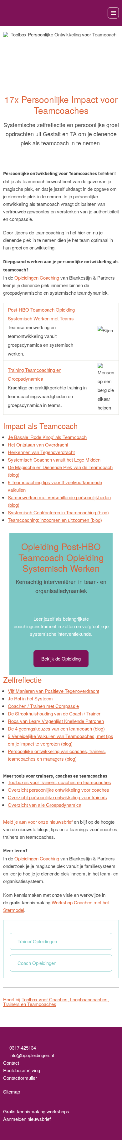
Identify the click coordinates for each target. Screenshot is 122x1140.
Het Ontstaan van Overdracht (38, 444)
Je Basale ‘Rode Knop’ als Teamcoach (47, 437)
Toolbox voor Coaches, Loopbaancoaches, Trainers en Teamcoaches (56, 1001)
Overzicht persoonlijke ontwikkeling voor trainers (57, 797)
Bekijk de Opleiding (61, 658)
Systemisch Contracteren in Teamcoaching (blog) (58, 512)
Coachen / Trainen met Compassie (43, 706)
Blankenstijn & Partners (30, 12)
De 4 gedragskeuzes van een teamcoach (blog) (56, 728)
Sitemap (11, 1091)
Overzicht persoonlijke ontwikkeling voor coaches (58, 789)
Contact (11, 1062)
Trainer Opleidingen (37, 941)
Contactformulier (20, 1077)
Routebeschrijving (21, 1070)
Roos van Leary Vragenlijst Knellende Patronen (56, 721)
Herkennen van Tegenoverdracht (41, 452)
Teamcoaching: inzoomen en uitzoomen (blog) (55, 519)
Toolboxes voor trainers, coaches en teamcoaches (59, 782)
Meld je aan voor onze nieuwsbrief (38, 821)
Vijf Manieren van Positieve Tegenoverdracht (53, 691)
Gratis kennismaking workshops (36, 1111)
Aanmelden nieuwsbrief (27, 1119)
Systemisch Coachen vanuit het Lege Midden (54, 459)
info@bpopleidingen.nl (31, 1055)
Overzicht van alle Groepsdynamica (44, 804)
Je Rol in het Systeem (30, 698)
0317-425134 (22, 1047)
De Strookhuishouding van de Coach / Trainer (54, 713)
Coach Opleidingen (37, 963)
